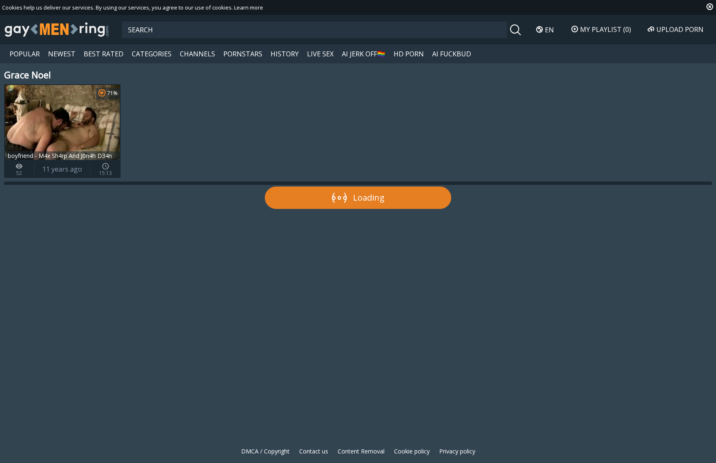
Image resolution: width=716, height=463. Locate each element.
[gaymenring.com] (56, 29)
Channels (197, 53)
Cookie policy (412, 451)
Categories (152, 53)
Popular (25, 53)
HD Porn (409, 53)
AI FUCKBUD (451, 53)
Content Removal (361, 451)
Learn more (248, 7)
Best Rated (103, 53)
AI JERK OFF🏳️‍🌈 (363, 53)
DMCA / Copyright (265, 451)
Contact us (313, 451)
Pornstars (242, 53)
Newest (61, 53)
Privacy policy (457, 451)
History (285, 53)
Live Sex (320, 53)
